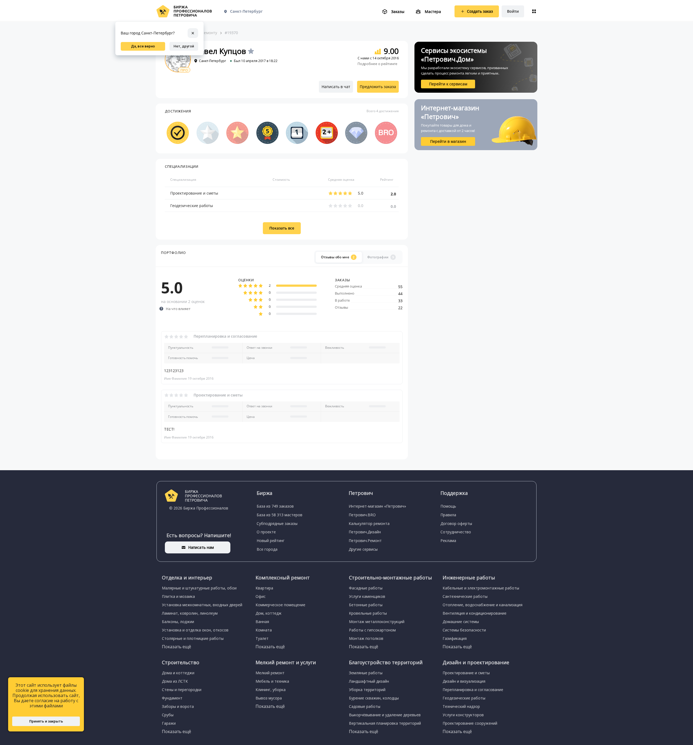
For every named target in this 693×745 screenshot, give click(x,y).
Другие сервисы (363, 549)
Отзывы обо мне (338, 257)
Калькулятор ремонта (369, 523)
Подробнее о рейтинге (377, 63)
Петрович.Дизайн (365, 531)
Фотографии (380, 257)
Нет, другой (184, 46)
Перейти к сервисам (448, 83)
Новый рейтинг (271, 540)
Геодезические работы (191, 205)
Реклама (448, 540)
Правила (448, 514)
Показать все (281, 228)
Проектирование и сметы (194, 193)
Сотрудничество (455, 531)
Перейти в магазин (448, 141)
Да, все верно (143, 46)
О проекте (266, 531)
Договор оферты (456, 523)
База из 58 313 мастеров (279, 514)
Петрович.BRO (362, 514)
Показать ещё (176, 646)
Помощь (448, 506)
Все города (267, 549)
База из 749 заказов (275, 506)
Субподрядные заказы (277, 523)
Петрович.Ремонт (365, 540)
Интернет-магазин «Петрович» (377, 506)
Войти (513, 11)
